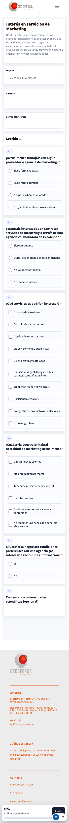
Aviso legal (16, 720)
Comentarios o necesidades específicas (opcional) (26, 599)
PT (63, 817)
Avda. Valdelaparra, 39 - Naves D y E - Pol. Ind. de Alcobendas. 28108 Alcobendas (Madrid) (33, 755)
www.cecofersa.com (21, 801)
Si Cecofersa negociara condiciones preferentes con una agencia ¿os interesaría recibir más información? (34, 551)
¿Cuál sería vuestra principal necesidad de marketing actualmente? (34, 449)
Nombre (10, 93)
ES (56, 817)
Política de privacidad (22, 724)
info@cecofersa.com (21, 784)
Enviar (58, 811)
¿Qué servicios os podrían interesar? (34, 304)
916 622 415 (16, 793)
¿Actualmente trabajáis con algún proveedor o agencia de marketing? (33, 160)
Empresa (11, 70)
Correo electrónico (16, 117)
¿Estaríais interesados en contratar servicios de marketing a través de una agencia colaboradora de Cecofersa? (34, 233)
